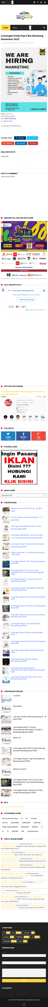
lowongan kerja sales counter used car (22, 883)
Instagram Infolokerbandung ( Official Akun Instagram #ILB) (23, 393)
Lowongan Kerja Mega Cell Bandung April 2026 (27, 651)
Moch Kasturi (6, 852)
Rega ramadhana (8, 905)
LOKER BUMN (26, 823)
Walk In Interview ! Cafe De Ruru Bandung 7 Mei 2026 (27, 553)
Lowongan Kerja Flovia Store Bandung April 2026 (28, 598)
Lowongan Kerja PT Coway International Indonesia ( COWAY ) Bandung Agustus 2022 (28, 729)
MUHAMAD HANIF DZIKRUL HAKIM (13, 873)
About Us (17, 738)
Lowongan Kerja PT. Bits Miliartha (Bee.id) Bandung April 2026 (27, 589)
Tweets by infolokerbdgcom (12, 807)
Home (5, 28)
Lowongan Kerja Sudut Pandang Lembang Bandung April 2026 (28, 616)
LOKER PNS (36, 823)
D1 (21, 818)
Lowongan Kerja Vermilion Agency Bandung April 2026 (24, 660)
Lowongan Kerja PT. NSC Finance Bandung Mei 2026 (28, 562)
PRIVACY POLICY (19, 769)
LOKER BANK (15, 823)
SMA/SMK (30, 43)
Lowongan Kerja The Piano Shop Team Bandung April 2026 (26, 678)
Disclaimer (17, 706)
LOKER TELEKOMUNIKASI (10, 827)
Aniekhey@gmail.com (10, 844)
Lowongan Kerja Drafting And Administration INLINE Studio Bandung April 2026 (28, 670)
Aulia (3, 890)
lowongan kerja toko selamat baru (15, 876)
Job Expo (34, 818)
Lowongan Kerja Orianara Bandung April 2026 (27, 633)
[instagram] (34, 2)
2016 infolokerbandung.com (29, 1000)
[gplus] (45, 2)
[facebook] (37, 2)
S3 (8, 831)
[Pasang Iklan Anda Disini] (19, 484)
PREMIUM (23, 43)
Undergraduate (32, 831)
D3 (26, 818)
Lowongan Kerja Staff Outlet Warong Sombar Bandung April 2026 (29, 749)
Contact (16, 696)
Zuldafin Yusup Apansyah (11, 882)
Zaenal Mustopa (7, 897)
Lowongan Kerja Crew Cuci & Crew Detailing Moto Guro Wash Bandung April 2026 (27, 572)
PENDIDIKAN (25, 827)
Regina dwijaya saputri (10, 859)
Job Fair (5, 823)
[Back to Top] (24, 1004)
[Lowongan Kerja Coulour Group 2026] (24, 278)
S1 (41, 827)
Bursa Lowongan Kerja (10, 818)
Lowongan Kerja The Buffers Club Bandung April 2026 (28, 607)
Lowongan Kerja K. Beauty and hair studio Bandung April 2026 (28, 791)
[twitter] (41, 2)
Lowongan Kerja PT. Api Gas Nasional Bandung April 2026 (25, 624)
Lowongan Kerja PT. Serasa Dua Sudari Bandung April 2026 (26, 580)
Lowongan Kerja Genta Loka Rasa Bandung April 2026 (28, 642)
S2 (3, 831)
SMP (22, 831)
